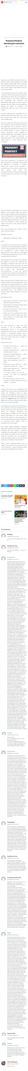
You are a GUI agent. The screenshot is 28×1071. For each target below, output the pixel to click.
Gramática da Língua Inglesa (16, 37)
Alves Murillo (11, 1033)
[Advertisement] (14, 20)
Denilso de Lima (11, 46)
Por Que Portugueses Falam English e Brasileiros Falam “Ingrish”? (20, 520)
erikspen (10, 534)
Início (6, 37)
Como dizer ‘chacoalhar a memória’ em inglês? (7, 496)
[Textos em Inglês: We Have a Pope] (21, 499)
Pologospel (10, 822)
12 (21, 46)
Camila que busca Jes (14, 877)
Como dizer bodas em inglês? (6, 511)
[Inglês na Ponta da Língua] (9, 2)
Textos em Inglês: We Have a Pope (20, 506)
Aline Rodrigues (12, 1062)
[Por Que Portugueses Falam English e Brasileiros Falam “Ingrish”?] (21, 514)
